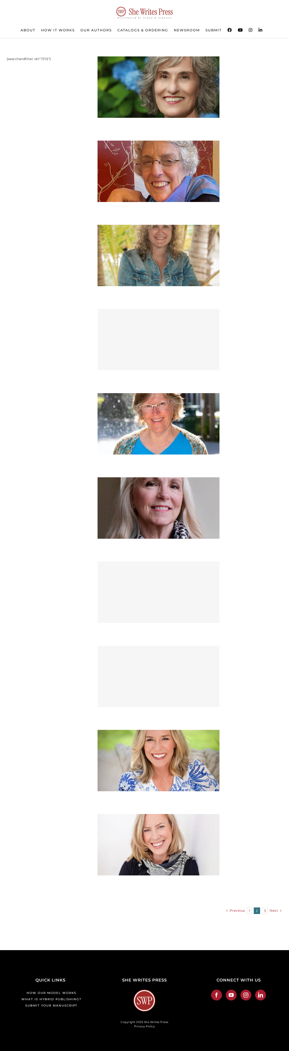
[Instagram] (246, 995)
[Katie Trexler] (158, 733)
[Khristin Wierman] (158, 676)
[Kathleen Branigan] (158, 817)
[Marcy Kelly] (158, 592)
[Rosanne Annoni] (158, 59)
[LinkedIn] (260, 995)
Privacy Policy (144, 1026)
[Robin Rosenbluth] (158, 143)
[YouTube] (231, 995)
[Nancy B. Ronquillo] (158, 480)
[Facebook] (216, 995)
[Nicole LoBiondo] (158, 339)
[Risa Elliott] (158, 227)
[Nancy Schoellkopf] (158, 396)
